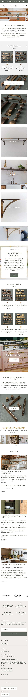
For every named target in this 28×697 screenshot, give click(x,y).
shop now (14, 359)
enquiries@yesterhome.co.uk (11, 659)
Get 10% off (5, 694)
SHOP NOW (14, 408)
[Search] (5, 5)
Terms (2, 683)
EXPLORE (14, 275)
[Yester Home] (14, 6)
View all (14, 48)
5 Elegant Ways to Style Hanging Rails (13, 564)
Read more (4, 491)
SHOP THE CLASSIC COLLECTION (14, 82)
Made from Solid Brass (14, 284)
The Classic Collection (14, 46)
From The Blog (14, 451)
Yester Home (6, 691)
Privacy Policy (8, 683)
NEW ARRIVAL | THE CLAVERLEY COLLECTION (14, 1)
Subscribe (14, 633)
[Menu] (1, 5)
